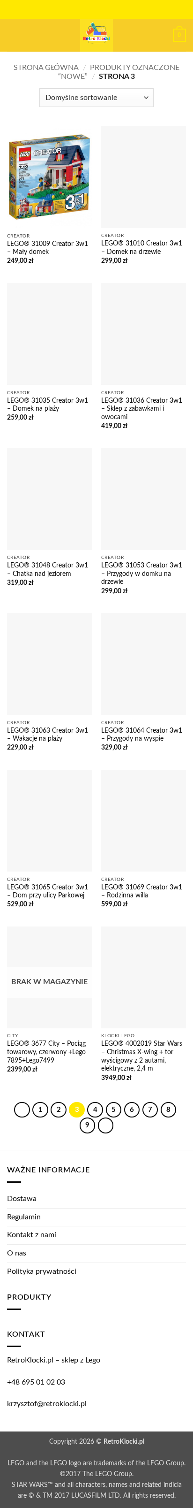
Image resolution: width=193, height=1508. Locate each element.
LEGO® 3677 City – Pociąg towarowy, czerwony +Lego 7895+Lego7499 (46, 1052)
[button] (12, 34)
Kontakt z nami (31, 1235)
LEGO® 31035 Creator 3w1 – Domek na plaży (47, 405)
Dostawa (22, 1198)
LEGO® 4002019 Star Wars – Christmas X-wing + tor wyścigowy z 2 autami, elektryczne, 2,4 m (141, 1056)
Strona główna (46, 67)
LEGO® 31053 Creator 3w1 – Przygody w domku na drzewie (141, 573)
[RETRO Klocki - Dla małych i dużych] (96, 35)
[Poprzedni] (22, 1110)
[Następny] (106, 1125)
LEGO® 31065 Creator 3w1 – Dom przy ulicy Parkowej (47, 891)
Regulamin (24, 1217)
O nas (16, 1253)
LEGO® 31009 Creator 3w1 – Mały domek (47, 248)
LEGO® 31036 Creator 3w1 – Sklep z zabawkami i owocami (141, 409)
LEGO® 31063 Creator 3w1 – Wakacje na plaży (47, 735)
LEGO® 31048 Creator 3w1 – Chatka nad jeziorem (47, 569)
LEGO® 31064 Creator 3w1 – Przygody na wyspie (141, 735)
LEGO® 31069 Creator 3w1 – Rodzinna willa (141, 891)
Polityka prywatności (41, 1271)
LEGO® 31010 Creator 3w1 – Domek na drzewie (141, 247)
